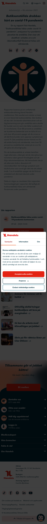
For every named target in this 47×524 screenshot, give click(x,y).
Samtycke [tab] (8, 242)
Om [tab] (38, 242)
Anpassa (22, 281)
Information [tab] (23, 242)
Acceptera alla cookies (24, 274)
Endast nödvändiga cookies (24, 287)
